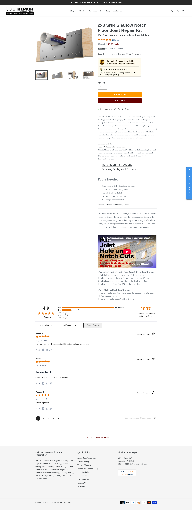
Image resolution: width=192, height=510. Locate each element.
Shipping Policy (83, 472)
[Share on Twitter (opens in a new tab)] (47, 350)
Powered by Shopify (64, 502)
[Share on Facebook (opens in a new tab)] (43, 350)
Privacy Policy (83, 461)
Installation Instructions (117, 164)
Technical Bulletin (105, 144)
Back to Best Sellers (98, 437)
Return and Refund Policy (87, 469)
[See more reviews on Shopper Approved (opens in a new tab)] (50, 350)
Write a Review (93, 325)
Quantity (101, 82)
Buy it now (120, 101)
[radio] (96, 307)
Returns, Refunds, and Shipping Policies (114, 205)
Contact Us (81, 483)
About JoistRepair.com (86, 458)
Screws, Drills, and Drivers (119, 169)
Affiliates (81, 486)
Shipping (101, 48)
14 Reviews (115, 40)
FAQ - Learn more (84, 479)
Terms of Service (84, 465)
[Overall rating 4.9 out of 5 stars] (104, 40)
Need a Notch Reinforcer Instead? (111, 147)
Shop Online (82, 476)
